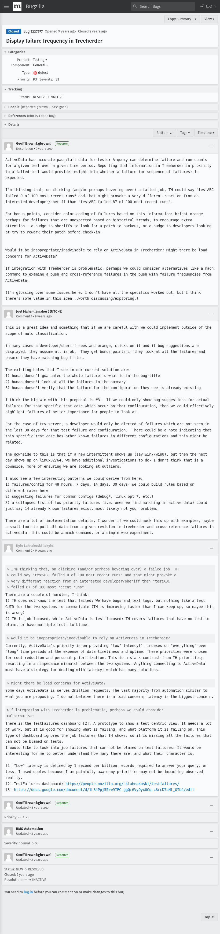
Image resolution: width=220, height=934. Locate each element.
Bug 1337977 (33, 31)
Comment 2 (24, 550)
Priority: (23, 79)
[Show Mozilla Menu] (17, 6)
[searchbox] (163, 6)
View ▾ (209, 19)
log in (28, 892)
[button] (207, 6)
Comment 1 (24, 316)
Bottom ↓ (164, 133)
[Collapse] (211, 146)
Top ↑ (209, 917)
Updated (22, 808)
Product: (23, 60)
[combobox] (163, 6)
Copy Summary (179, 19)
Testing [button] (40, 60)
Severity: (46, 79)
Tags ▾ (185, 133)
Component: (20, 65)
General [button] (40, 65)
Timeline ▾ (206, 133)
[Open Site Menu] (6, 6)
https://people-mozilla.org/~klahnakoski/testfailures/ (122, 784)
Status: (25, 97)
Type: (26, 73)
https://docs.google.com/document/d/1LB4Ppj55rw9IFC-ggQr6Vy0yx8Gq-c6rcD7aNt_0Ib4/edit (104, 790)
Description (24, 149)
